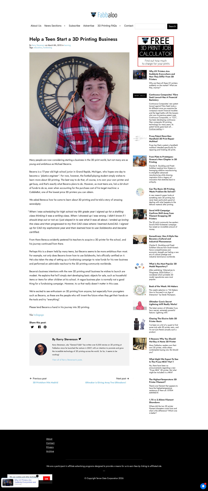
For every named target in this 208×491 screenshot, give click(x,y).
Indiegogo (38, 315)
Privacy (50, 447)
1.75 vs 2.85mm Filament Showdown (161, 401)
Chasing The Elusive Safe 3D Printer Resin (163, 320)
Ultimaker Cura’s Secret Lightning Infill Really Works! (163, 303)
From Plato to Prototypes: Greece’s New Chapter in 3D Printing (163, 159)
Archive (50, 451)
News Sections (52, 25)
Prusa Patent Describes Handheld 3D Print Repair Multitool (161, 139)
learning (67, 45)
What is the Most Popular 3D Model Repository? (163, 265)
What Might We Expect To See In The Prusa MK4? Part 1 (163, 360)
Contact (128, 25)
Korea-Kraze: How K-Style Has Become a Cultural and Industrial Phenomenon (163, 239)
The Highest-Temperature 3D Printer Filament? (163, 381)
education (38, 47)
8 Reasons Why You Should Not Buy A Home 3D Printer (162, 340)
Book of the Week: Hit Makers (163, 286)
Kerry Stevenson (38, 45)
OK (46, 479)
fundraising (47, 47)
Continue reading (160, 129)
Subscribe (74, 25)
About (49, 439)
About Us (36, 25)
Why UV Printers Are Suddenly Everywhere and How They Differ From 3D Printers (162, 75)
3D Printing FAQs (107, 25)
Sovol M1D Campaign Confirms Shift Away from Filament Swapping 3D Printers (161, 214)
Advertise (88, 25)
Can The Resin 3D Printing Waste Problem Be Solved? (162, 190)
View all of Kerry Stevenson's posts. (67, 359)
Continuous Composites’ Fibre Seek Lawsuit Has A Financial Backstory (163, 97)
